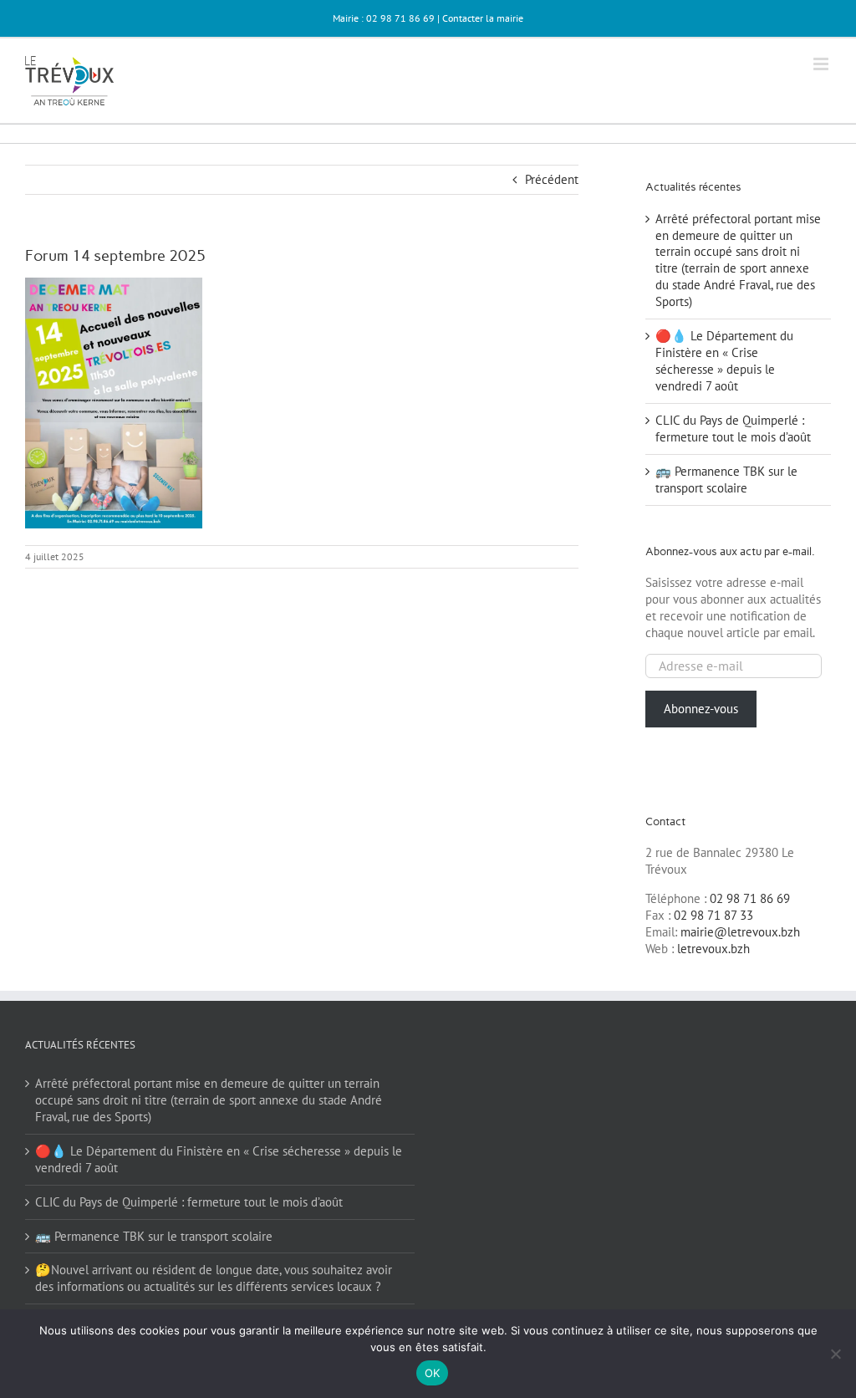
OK (433, 1373)
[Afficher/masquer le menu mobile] (822, 64)
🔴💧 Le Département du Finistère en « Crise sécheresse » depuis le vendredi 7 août (724, 361)
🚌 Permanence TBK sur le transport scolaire (726, 479)
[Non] (835, 1353)
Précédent (551, 179)
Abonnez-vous (701, 709)
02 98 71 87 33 (713, 915)
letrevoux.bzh (713, 949)
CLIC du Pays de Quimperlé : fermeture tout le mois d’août (733, 428)
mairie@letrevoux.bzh (740, 932)
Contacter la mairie (482, 18)
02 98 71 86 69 (750, 898)
